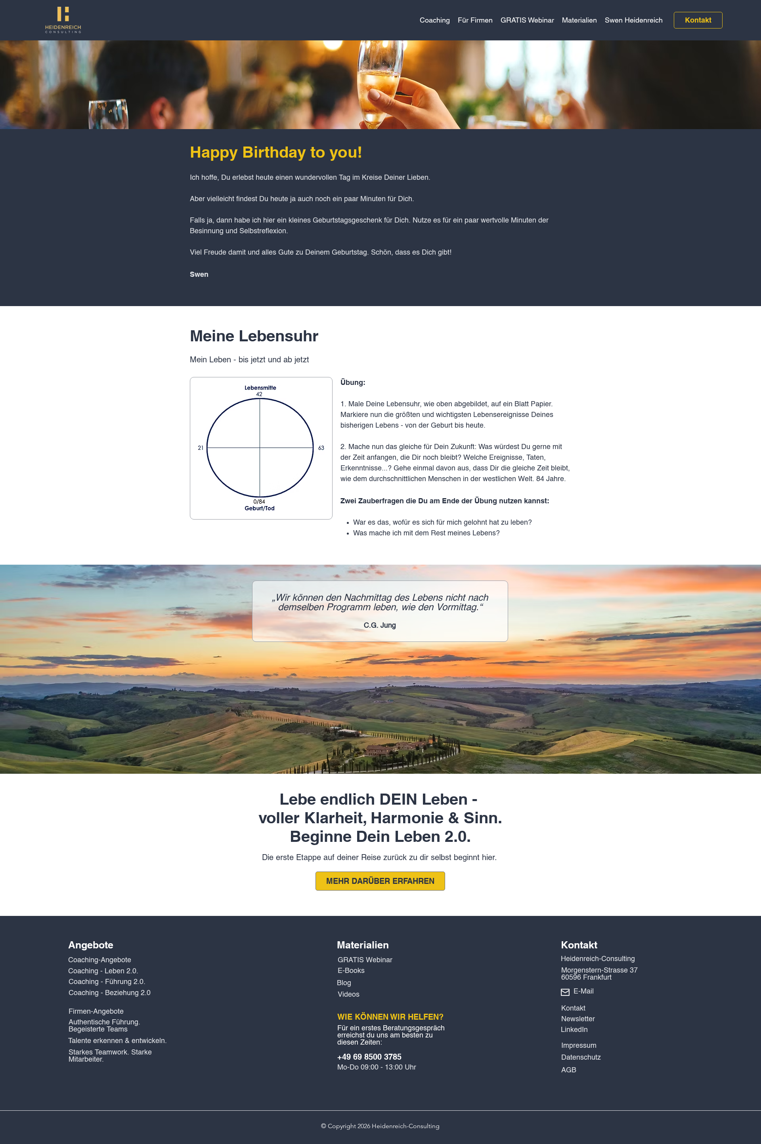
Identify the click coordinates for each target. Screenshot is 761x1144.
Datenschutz (581, 1057)
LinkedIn (574, 1030)
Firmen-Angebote (96, 1011)
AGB (568, 1070)
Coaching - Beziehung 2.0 (110, 993)
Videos (348, 994)
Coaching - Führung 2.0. (107, 982)
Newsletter (578, 1019)
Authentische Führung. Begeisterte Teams (104, 1026)
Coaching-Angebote (99, 960)
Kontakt (573, 1008)
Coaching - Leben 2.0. (103, 971)
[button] (434, 20)
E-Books (351, 971)
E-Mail (584, 991)
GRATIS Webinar (365, 960)
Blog (344, 983)
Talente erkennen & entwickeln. (117, 1041)
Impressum (579, 1045)
